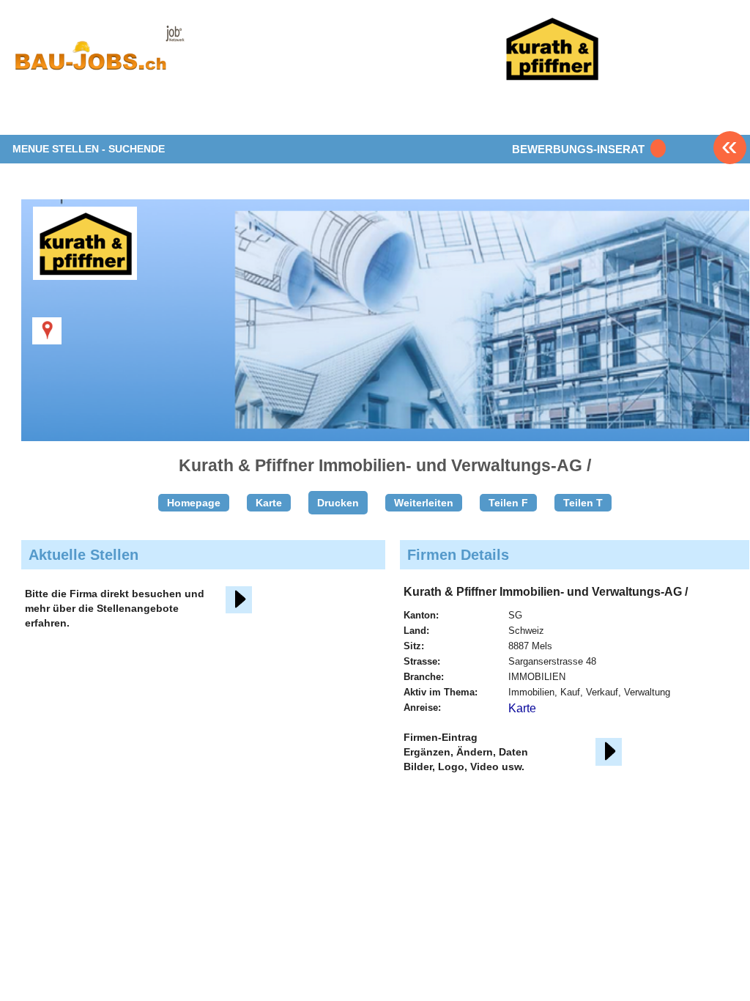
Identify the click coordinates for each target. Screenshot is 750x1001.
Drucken (338, 503)
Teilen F (508, 503)
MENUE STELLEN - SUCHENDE (88, 149)
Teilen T (583, 503)
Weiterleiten (423, 503)
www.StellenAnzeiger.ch (99, 54)
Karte (269, 503)
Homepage (193, 503)
